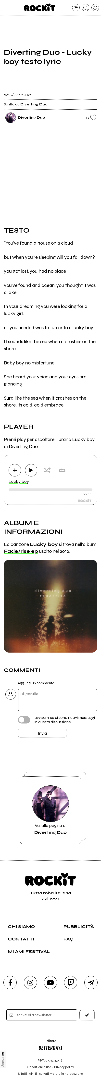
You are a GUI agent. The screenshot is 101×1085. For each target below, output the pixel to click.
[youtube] (50, 982)
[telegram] (91, 982)
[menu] (6, 7)
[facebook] (10, 982)
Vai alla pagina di (50, 829)
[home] (39, 7)
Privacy (3, 1061)
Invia (42, 733)
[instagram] (30, 982)
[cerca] (85, 7)
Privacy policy (64, 1067)
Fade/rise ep (21, 551)
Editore (47, 1043)
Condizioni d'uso (39, 1067)
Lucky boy (19, 481)
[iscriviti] (87, 1015)
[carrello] (76, 7)
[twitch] (70, 982)
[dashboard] (95, 7)
